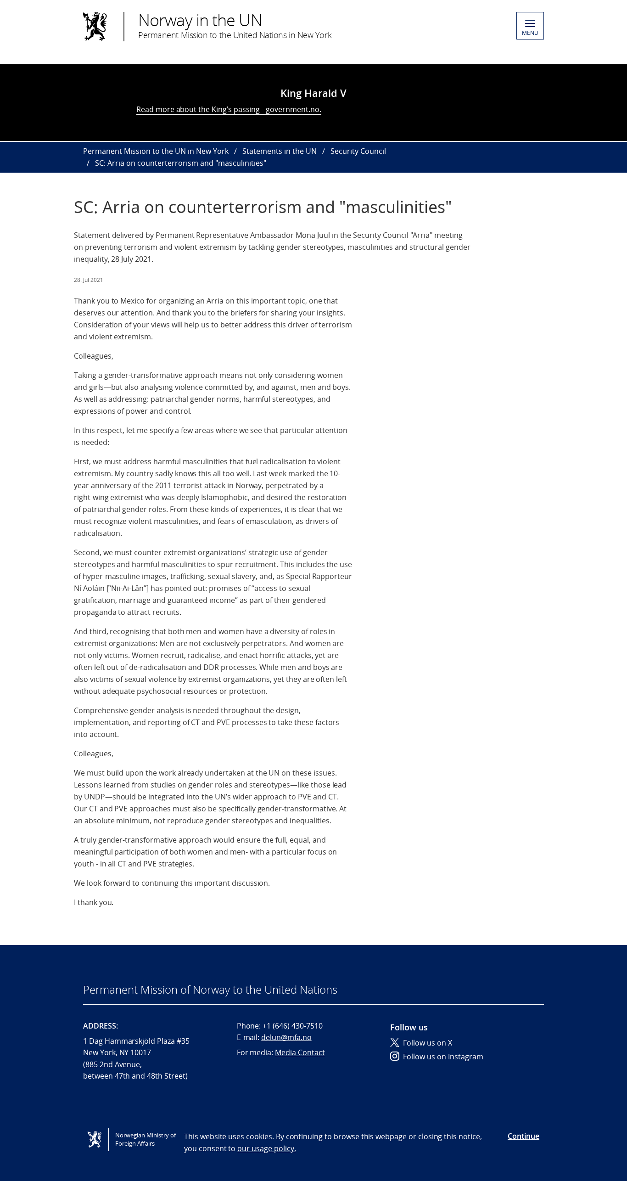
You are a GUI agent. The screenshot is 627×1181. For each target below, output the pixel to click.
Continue (523, 1136)
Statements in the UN (279, 151)
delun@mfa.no (286, 1037)
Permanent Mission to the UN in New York (156, 151)
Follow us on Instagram (443, 1057)
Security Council (358, 151)
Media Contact (300, 1052)
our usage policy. (266, 1148)
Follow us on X (427, 1043)
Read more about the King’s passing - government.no (227, 109)
